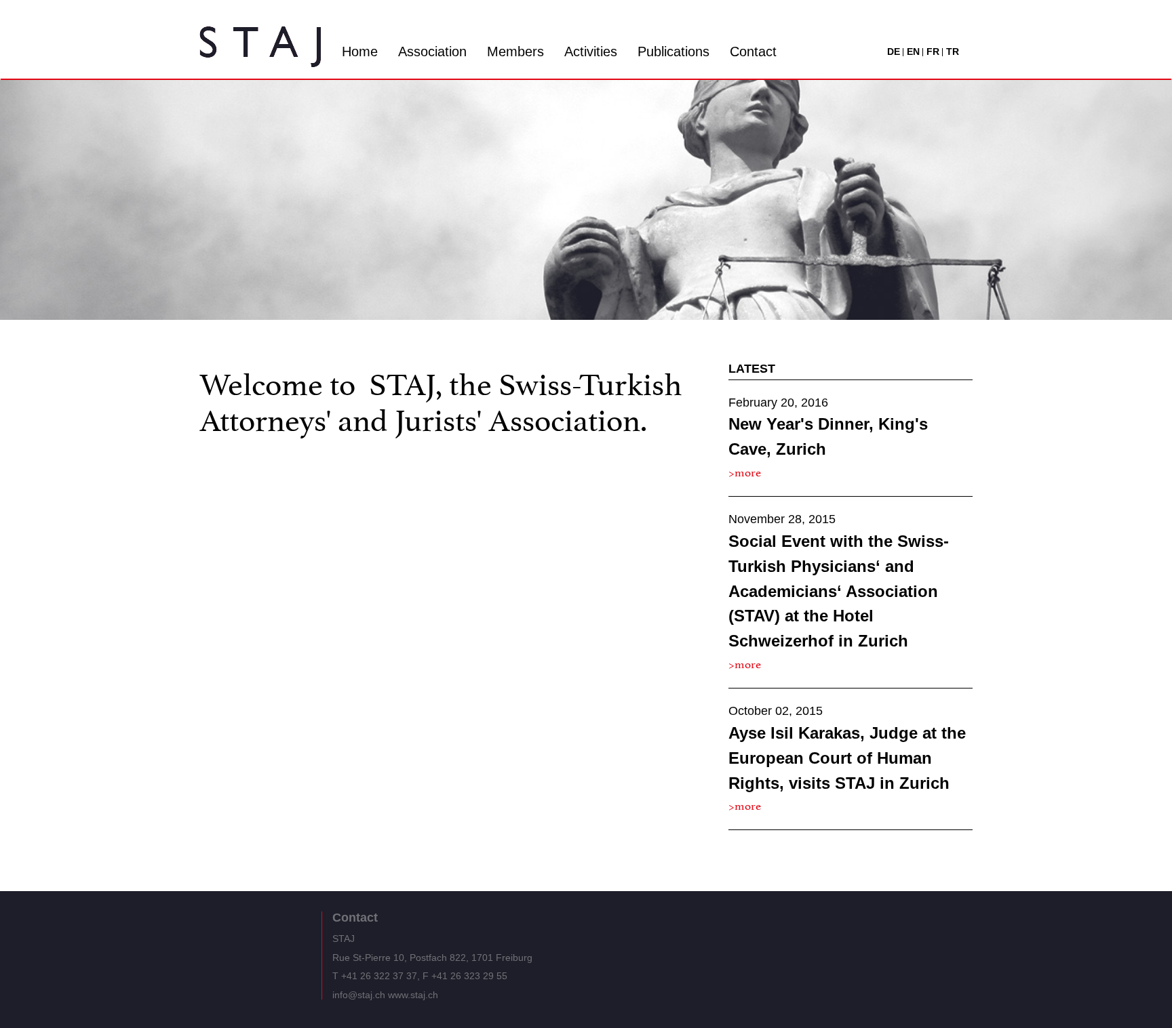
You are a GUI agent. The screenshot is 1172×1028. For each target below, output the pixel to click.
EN (913, 51)
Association (432, 51)
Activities (590, 51)
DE (893, 51)
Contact (753, 51)
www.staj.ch (413, 994)
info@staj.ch (358, 994)
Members (515, 51)
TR (952, 51)
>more (744, 471)
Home (360, 51)
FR (932, 51)
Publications (673, 51)
